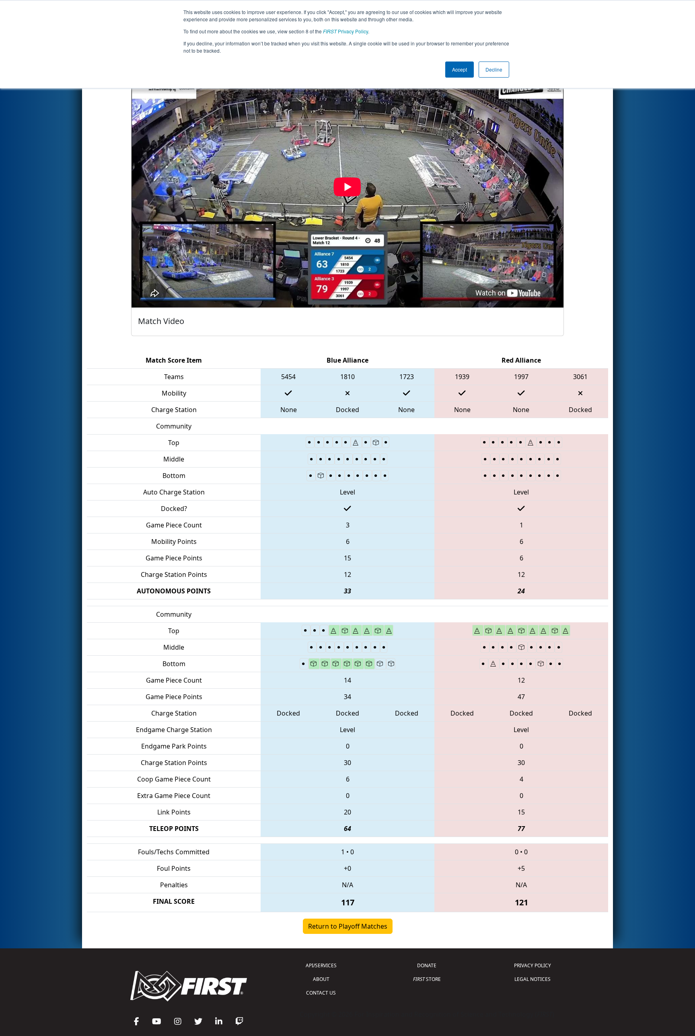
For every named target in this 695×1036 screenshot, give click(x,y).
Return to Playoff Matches (347, 926)
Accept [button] (459, 69)
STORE (427, 979)
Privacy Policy (345, 31)
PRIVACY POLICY (532, 965)
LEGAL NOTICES (532, 979)
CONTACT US (321, 992)
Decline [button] (493, 69)
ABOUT (321, 979)
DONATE (426, 965)
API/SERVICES (321, 965)
